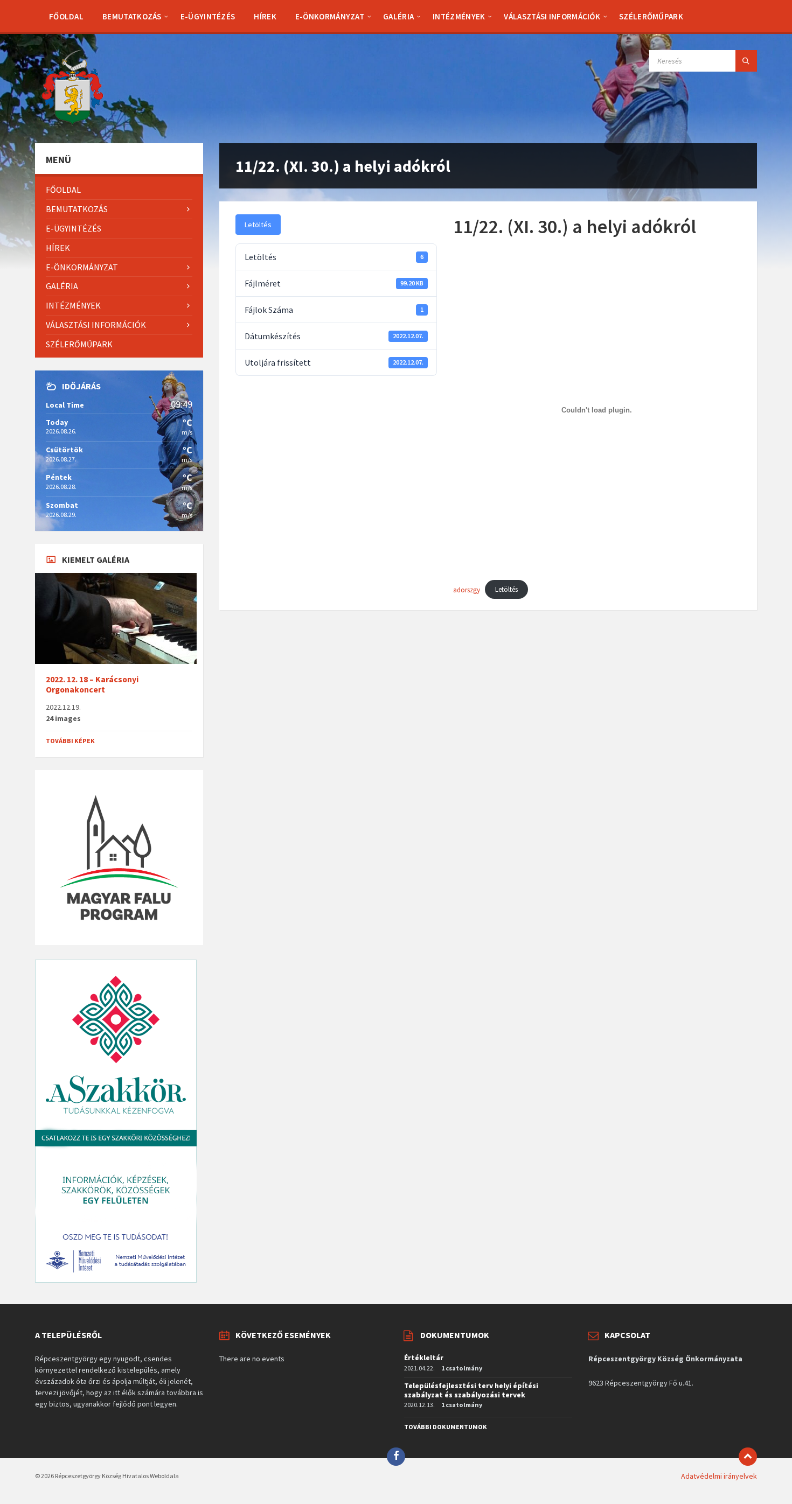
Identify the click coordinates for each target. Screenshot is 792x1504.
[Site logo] (72, 122)
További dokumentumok (445, 1427)
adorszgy (466, 589)
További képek (70, 741)
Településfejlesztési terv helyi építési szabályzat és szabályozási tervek (471, 1390)
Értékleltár (423, 1357)
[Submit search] (746, 61)
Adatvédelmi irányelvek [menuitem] (719, 1476)
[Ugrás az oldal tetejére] (748, 1456)
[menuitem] (66, 16)
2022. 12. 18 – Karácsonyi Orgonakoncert (92, 684)
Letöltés (258, 224)
